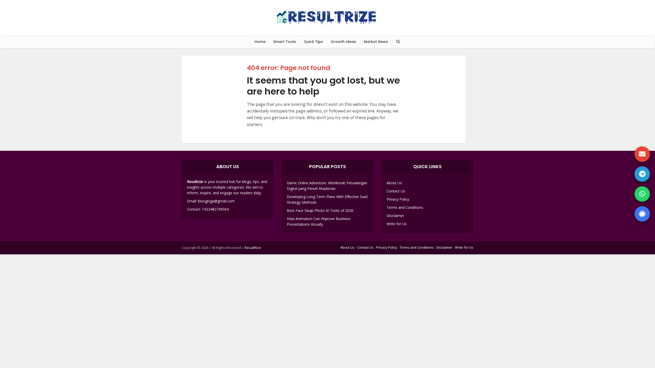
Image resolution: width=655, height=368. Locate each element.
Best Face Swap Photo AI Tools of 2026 (320, 210)
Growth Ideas (343, 41)
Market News (376, 41)
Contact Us (396, 191)
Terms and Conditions (405, 207)
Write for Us (397, 223)
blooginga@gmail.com (216, 201)
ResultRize (253, 247)
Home (260, 41)
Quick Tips (313, 41)
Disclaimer (395, 215)
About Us (394, 182)
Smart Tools (284, 41)
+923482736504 (215, 209)
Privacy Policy (398, 199)
